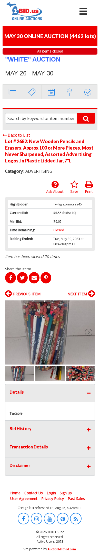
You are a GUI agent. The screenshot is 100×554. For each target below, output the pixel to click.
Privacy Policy (52, 498)
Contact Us (33, 492)
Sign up (66, 492)
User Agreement (23, 498)
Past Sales (76, 498)
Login (51, 492)
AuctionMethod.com (62, 549)
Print (89, 191)
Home (15, 492)
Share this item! (18, 268)
